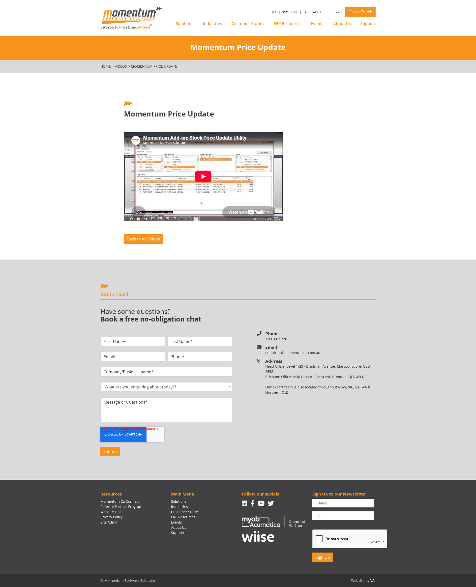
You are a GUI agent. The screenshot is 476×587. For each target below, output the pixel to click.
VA (372, 580)
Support (368, 23)
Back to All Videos (143, 239)
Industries (212, 23)
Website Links (111, 511)
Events (317, 23)
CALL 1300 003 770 (326, 12)
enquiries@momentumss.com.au (292, 352)
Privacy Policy (111, 517)
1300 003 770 (276, 338)
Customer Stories (248, 23)
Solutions (184, 23)
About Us (342, 23)
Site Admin (109, 522)
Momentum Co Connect (120, 501)
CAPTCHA (320, 526)
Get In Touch (360, 12)
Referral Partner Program (121, 506)
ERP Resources (287, 23)
